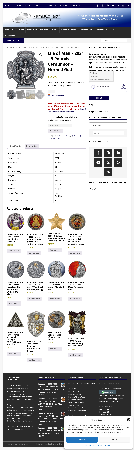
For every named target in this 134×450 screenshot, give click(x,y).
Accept (82, 439)
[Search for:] (114, 40)
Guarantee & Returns (76, 402)
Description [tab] (31, 146)
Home (7, 6)
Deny (114, 439)
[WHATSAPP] (123, 5)
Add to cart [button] (14, 251)
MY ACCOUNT (10, 35)
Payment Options (75, 400)
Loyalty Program (19, 6)
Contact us (51, 6)
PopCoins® (32, 30)
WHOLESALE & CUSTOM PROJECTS (70, 6)
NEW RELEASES (18, 30)
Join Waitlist (55, 131)
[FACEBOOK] (97, 5)
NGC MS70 (44, 30)
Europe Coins (18, 47)
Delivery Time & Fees (76, 397)
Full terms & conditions (77, 410)
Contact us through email (109, 383)
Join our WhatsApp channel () (106, 57)
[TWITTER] (118, 5)
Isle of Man (29, 47)
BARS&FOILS (102, 30)
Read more (34, 253)
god (74, 135)
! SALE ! (114, 30)
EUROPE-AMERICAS (68, 30)
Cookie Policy (90, 445)
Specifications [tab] (16, 146)
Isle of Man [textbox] (107, 125)
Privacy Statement (103, 445)
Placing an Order (75, 391)
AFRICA (53, 30)
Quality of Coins (74, 405)
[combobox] (108, 124)
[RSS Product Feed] (128, 5)
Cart (42, 6)
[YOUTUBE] (113, 5)
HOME (7, 30)
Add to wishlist (57, 95)
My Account (33, 6)
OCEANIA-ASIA (86, 30)
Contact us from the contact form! (81, 383)
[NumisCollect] (67, 26)
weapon (56, 138)
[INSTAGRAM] (102, 5)
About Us (72, 389)
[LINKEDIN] (108, 5)
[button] (128, 420)
